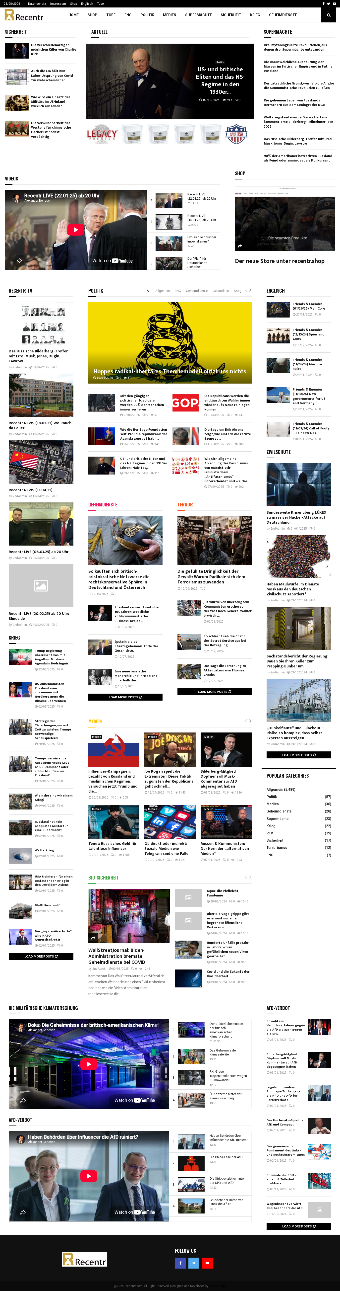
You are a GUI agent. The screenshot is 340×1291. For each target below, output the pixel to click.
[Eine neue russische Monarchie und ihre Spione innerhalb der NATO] (100, 677)
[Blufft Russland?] (20, 911)
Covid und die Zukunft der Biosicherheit (228, 974)
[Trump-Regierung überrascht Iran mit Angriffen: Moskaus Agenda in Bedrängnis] (20, 656)
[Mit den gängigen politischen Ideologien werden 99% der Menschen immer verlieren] (101, 403)
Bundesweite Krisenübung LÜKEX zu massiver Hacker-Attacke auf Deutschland (296, 517)
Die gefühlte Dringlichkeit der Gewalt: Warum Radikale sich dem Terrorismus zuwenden (211, 577)
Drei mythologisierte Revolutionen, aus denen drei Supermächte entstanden (295, 47)
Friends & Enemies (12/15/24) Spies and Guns (309, 334)
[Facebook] (180, 1263)
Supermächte (198, 15)
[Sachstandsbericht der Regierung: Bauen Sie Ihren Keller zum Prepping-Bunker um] (299, 628)
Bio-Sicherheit (103, 877)
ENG (127, 15)
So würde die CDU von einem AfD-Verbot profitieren (283, 1179)
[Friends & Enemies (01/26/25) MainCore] (278, 310)
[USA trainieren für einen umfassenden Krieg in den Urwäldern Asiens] (20, 882)
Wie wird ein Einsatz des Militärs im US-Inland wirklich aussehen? (50, 101)
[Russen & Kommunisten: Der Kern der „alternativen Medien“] (226, 822)
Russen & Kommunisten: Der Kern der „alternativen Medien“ (225, 848)
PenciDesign (218, 1286)
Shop (73, 3)
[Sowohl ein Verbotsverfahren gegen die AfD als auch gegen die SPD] (319, 1027)
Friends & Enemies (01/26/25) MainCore (309, 306)
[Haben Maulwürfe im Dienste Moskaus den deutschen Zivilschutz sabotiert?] (299, 556)
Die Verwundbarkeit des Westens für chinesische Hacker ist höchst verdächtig (51, 130)
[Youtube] (207, 1263)
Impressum (58, 3)
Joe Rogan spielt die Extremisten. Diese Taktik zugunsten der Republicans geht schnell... (168, 779)
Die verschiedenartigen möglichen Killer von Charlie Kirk (53, 49)
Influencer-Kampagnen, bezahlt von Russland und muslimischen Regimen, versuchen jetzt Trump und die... (112, 781)
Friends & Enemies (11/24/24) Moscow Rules (308, 364)
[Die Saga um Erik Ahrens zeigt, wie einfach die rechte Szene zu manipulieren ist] (185, 436)
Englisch (87, 3)
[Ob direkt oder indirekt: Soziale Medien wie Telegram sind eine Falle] (169, 822)
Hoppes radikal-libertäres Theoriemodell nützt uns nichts (169, 372)
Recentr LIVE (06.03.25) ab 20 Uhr (38, 552)
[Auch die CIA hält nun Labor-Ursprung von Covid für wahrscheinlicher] (17, 76)
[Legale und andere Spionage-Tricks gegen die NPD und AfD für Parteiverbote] (319, 1093)
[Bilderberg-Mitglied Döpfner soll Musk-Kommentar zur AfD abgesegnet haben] (226, 749)
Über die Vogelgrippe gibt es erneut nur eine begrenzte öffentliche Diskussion (228, 920)
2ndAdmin (99, 968)
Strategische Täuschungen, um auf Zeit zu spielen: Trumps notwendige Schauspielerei (53, 729)
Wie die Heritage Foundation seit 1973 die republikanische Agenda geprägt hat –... (143, 434)
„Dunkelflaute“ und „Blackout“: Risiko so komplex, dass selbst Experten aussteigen (295, 733)
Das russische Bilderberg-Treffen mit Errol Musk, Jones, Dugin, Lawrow (298, 141)
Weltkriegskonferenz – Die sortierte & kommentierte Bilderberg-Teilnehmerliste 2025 (298, 121)
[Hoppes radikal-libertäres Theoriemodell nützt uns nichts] (170, 343)
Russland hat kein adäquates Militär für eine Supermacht (51, 826)
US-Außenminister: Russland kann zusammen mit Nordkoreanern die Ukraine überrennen (50, 692)
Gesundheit (221, 291)
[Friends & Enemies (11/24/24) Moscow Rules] (278, 365)
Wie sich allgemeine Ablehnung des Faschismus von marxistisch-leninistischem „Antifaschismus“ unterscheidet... (220, 81)
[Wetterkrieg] (20, 856)
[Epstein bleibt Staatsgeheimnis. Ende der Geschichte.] (100, 647)
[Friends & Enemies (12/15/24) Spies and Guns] (278, 335)
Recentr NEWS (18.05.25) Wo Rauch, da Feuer (40, 425)
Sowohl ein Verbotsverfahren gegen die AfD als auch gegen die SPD (286, 1027)
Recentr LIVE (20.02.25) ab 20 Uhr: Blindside (39, 616)
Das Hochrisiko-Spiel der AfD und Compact (286, 1122)
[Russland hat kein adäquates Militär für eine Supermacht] (20, 827)
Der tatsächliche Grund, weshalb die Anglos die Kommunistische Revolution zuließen (299, 86)
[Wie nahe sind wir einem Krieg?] (20, 801)
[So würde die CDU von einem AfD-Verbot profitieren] (319, 1181)
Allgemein (162, 291)
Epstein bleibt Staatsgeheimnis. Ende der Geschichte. (136, 646)
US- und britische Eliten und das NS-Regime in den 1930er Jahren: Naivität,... (143, 463)
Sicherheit (231, 15)
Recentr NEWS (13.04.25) (31, 490)
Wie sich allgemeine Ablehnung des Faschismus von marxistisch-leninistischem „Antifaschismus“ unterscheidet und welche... (226, 470)
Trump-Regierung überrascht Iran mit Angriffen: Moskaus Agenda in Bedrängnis (52, 657)
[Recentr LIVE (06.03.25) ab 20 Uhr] (41, 524)
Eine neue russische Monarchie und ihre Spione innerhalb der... (136, 675)
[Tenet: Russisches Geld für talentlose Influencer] (113, 822)
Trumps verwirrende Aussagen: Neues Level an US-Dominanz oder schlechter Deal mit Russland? (52, 767)
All (148, 291)
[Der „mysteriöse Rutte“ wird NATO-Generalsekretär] (20, 937)
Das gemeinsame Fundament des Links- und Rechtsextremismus (286, 1150)
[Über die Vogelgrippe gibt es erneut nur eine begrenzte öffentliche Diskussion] (188, 921)
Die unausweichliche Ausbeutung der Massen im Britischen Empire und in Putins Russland (298, 66)
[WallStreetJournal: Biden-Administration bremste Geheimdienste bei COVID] (129, 916)
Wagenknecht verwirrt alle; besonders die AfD (285, 1206)
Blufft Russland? (47, 905)
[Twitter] (193, 1263)
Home (73, 15)
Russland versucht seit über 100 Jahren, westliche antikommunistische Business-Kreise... (137, 614)
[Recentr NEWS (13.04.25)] (41, 462)
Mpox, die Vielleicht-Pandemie (223, 893)
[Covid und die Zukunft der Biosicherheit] (188, 978)
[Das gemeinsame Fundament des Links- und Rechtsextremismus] (319, 1152)
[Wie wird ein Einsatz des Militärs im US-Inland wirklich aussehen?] (17, 103)
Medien (169, 15)
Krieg (255, 15)
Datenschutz (37, 3)
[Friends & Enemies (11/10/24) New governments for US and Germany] (278, 395)
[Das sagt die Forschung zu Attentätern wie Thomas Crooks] (189, 671)
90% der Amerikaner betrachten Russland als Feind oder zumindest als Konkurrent (298, 158)
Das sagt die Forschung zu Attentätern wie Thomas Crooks (225, 670)
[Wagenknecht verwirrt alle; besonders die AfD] (319, 1209)
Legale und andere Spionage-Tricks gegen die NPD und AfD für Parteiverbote (284, 1093)
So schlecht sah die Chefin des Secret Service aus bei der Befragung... (225, 640)
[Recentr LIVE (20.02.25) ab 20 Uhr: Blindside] (41, 585)
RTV (270, 833)
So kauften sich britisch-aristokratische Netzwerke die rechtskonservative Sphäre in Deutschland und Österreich (119, 579)
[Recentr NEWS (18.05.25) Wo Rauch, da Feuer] (41, 395)
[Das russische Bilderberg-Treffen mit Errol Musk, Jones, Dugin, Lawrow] (41, 323)
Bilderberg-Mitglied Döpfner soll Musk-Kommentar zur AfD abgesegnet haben (219, 779)
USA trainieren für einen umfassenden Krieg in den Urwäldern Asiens (54, 881)
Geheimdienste (283, 15)
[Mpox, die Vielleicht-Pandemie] (188, 898)
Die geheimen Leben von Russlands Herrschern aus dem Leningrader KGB (294, 102)
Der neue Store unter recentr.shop (280, 261)
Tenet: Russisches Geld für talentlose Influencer (112, 846)
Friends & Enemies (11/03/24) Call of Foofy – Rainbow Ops (311, 428)
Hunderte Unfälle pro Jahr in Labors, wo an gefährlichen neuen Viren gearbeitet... (228, 949)
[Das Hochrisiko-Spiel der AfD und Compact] (319, 1126)
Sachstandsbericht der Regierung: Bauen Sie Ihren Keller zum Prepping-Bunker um (297, 661)
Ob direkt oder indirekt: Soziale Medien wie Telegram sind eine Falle (166, 848)
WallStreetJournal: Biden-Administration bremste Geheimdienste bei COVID (116, 956)
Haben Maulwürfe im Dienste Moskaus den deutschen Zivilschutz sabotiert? (293, 589)
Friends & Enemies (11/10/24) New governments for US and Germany (309, 396)
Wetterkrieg (44, 850)
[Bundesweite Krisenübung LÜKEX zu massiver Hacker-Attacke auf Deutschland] (299, 484)
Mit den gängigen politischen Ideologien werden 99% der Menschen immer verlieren (142, 402)
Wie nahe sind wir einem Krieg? (54, 798)
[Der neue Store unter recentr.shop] (285, 217)
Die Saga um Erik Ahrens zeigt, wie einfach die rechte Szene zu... (227, 434)
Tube (100, 3)
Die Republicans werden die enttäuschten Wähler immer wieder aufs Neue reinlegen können (227, 402)
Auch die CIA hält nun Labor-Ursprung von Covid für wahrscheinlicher (52, 75)
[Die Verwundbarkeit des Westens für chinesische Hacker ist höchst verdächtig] (17, 129)
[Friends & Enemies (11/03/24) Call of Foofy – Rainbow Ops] (278, 429)
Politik (147, 15)
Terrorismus (277, 848)
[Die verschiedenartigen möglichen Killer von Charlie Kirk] (17, 51)
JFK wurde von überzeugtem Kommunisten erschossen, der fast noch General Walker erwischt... (228, 608)
